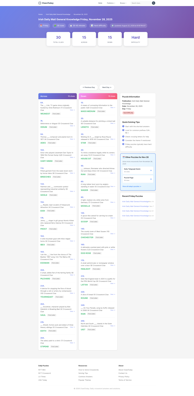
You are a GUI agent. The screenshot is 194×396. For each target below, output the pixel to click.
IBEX (42, 244)
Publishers (110, 3)
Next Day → (106, 87)
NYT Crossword (44, 373)
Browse (122, 3)
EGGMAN (44, 263)
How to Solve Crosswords (89, 370)
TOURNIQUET (46, 297)
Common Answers (85, 377)
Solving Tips (83, 373)
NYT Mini (41, 370)
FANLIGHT (85, 269)
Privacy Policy (124, 377)
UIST (83, 329)
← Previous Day (89, 87)
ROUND (84, 298)
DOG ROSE (86, 253)
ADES (43, 143)
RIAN (83, 174)
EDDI (42, 211)
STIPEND (44, 346)
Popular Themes (85, 380)
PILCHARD (45, 278)
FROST (43, 229)
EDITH (43, 331)
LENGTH (85, 127)
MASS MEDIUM (88, 111)
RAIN (83, 314)
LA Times (42, 377)
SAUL (43, 315)
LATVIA (84, 285)
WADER (84, 190)
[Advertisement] (97, 67)
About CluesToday (126, 370)
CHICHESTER (87, 237)
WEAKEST (45, 113)
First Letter (56, 114)
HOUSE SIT (86, 158)
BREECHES (45, 177)
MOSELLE (85, 206)
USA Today (42, 380)
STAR (83, 143)
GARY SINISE (46, 161)
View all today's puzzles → (131, 186)
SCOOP (84, 221)
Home (100, 3)
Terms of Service (125, 380)
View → (72, 110)
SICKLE (43, 195)
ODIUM (43, 127)
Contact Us (123, 373)
